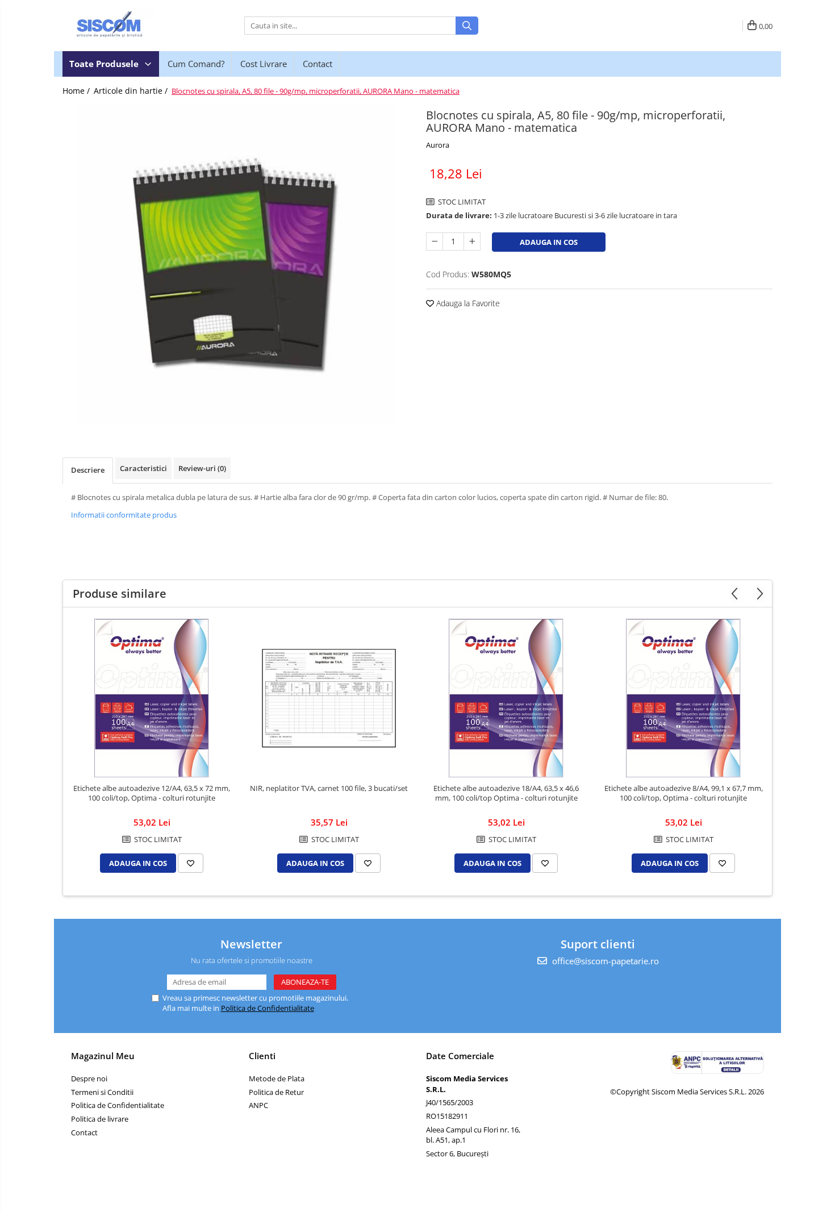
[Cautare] (467, 25)
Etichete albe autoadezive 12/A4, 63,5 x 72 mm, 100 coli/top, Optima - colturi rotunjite (151, 793)
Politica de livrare (99, 1119)
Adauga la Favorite (467, 303)
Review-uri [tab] (202, 468)
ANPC (258, 1105)
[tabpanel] (235, 264)
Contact (317, 63)
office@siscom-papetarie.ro (604, 961)
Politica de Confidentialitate (267, 1008)
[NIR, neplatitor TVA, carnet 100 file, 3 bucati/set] (329, 698)
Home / (77, 90)
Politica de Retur (276, 1092)
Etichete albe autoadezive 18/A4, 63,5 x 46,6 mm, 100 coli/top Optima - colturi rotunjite (506, 793)
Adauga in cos (549, 242)
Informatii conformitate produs (124, 515)
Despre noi (89, 1078)
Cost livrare (263, 63)
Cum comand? (196, 63)
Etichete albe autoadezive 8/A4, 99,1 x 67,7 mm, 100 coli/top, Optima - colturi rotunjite (683, 793)
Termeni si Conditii (102, 1092)
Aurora (437, 145)
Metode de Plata (276, 1078)
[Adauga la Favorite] (190, 863)
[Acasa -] (119, 26)
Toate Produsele (105, 63)
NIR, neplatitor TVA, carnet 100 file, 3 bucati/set (329, 788)
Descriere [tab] (88, 470)
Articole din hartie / (132, 90)
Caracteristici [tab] (143, 468)
